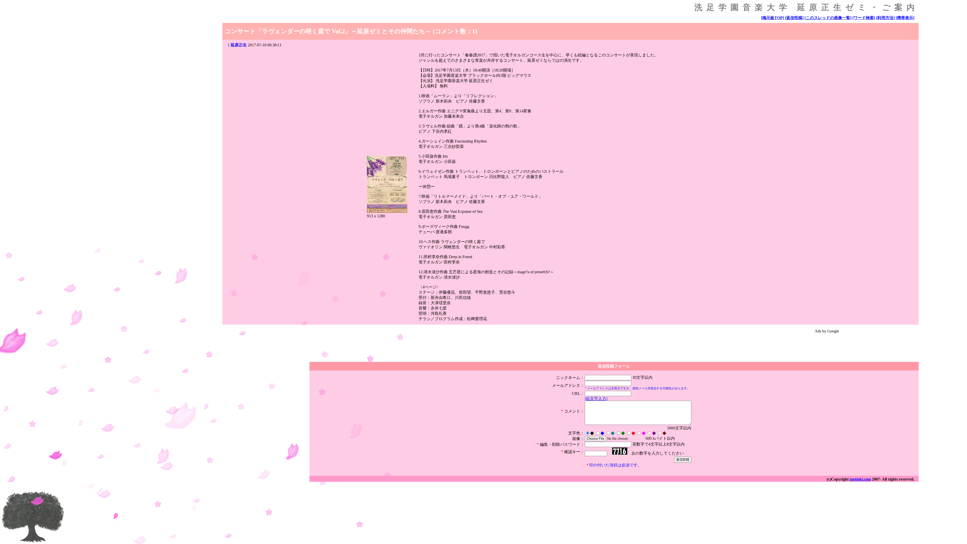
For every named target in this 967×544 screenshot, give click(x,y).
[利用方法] (885, 18)
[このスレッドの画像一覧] (828, 18)
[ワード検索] (863, 18)
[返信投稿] (794, 18)
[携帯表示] (905, 18)
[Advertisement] (826, 345)
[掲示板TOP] (772, 18)
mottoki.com (860, 479)
